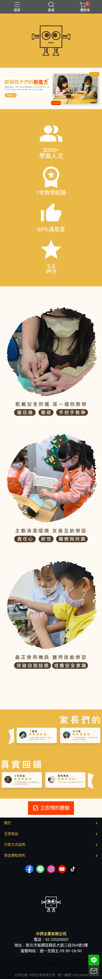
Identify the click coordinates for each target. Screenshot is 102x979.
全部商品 (11, 834)
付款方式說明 (14, 844)
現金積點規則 (14, 855)
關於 (7, 823)
